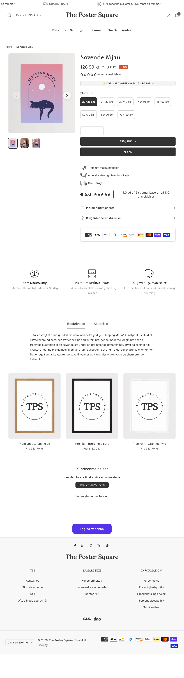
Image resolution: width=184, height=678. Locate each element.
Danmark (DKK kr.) (27, 15)
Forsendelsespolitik (151, 600)
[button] (9, 15)
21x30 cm (107, 101)
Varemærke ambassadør (92, 587)
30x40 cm (125, 101)
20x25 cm (88, 101)
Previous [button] (16, 95)
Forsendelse (151, 580)
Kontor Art (91, 594)
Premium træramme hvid (149, 443)
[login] (169, 15)
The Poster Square (61, 640)
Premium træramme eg (34, 443)
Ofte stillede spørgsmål (32, 600)
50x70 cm (88, 114)
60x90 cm (107, 114)
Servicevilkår (151, 607)
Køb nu (128, 151)
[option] (41, 93)
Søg (32, 594)
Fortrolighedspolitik (151, 587)
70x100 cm (126, 114)
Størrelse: (86, 93)
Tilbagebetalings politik (151, 594)
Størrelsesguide (32, 587)
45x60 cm (163, 101)
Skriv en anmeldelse (92, 485)
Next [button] (67, 95)
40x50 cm (144, 101)
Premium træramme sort (92, 443)
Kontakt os (32, 580)
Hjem (9, 46)
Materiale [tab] (101, 324)
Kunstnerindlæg (92, 580)
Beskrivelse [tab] (76, 324)
